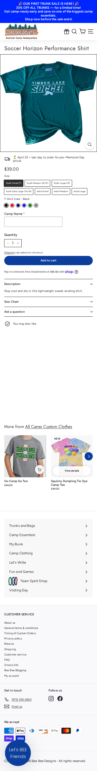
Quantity (10, 235)
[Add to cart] (39, 469)
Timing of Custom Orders (20, 633)
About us (9, 622)
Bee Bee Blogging (15, 670)
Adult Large (79, 191)
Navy (18, 205)
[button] (18, 753)
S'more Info (11, 665)
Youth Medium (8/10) (37, 183)
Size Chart (11, 301)
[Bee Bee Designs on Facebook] (60, 698)
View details (72, 470)
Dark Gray (36, 205)
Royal (24, 205)
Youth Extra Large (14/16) (18, 191)
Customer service (15, 654)
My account (11, 675)
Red (12, 205)
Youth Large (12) (62, 183)
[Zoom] (89, 144)
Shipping (9, 252)
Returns (9, 643)
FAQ (7, 659)
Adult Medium (61, 191)
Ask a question (14, 311)
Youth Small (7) (13, 183)
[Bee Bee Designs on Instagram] (51, 698)
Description (12, 284)
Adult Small (42, 191)
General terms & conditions (21, 628)
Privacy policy (13, 638)
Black (6, 205)
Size (6, 176)
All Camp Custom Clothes (48, 427)
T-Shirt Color (16, 199)
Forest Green (30, 205)
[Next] (89, 456)
